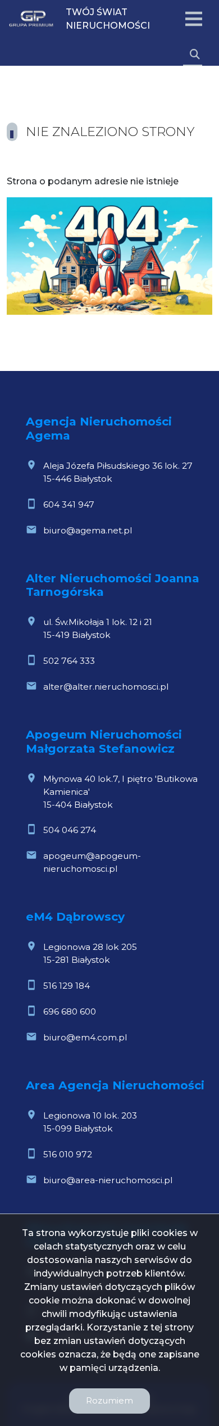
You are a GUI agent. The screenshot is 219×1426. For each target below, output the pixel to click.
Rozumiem (109, 1400)
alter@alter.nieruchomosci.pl (105, 686)
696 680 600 (69, 1011)
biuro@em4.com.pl (85, 1037)
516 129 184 (66, 985)
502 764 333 (69, 660)
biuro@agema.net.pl (87, 530)
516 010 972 (67, 1154)
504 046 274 (69, 830)
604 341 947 (68, 504)
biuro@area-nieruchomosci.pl (107, 1180)
